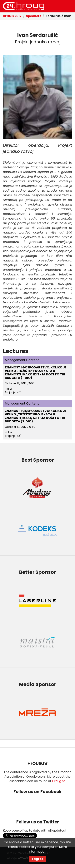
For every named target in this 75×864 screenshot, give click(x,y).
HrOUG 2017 (12, 16)
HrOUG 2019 (23, 6)
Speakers (33, 16)
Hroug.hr (58, 781)
